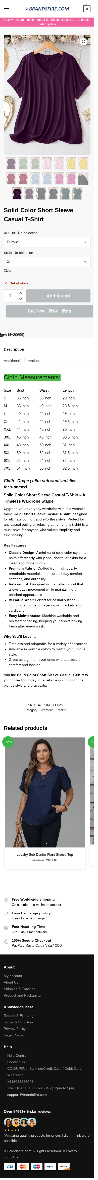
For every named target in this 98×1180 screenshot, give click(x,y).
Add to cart (58, 295)
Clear (7, 270)
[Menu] (11, 9)
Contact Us (16, 1062)
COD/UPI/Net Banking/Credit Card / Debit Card (45, 1068)
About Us (11, 982)
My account (13, 976)
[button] (86, 8)
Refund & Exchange (19, 1016)
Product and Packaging (22, 995)
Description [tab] (14, 349)
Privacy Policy (15, 1029)
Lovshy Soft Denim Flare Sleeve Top (45, 854)
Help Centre (16, 1055)
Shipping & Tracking (19, 989)
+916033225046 (20, 1082)
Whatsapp (15, 1075)
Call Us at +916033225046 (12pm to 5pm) (41, 1088)
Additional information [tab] (21, 361)
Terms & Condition (18, 1022)
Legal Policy (13, 1035)
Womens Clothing (53, 710)
